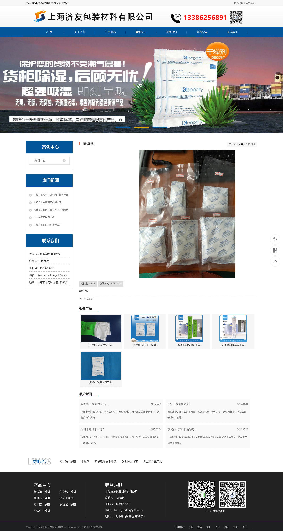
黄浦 (199, 527)
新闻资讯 (171, 32)
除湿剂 (251, 144)
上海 (190, 527)
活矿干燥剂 (66, 498)
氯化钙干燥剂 (68, 461)
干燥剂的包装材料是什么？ (47, 225)
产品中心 (110, 32)
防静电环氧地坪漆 (105, 461)
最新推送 (250, 3)
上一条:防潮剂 (86, 299)
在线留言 (202, 32)
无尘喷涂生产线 (152, 461)
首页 (231, 144)
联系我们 (232, 32)
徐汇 (208, 527)
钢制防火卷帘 (130, 461)
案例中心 (39, 160)
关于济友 (79, 32)
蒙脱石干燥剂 (42, 498)
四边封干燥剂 (42, 510)
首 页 (49, 32)
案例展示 (141, 32)
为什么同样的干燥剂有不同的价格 (51, 210)
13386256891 (275, 239)
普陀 (236, 527)
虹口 (245, 527)
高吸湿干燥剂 (68, 504)
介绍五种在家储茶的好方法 (47, 202)
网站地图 (239, 3)
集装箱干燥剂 (42, 491)
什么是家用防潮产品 (44, 217)
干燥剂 (85, 461)
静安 (226, 527)
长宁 (217, 527)
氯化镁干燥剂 (42, 504)
